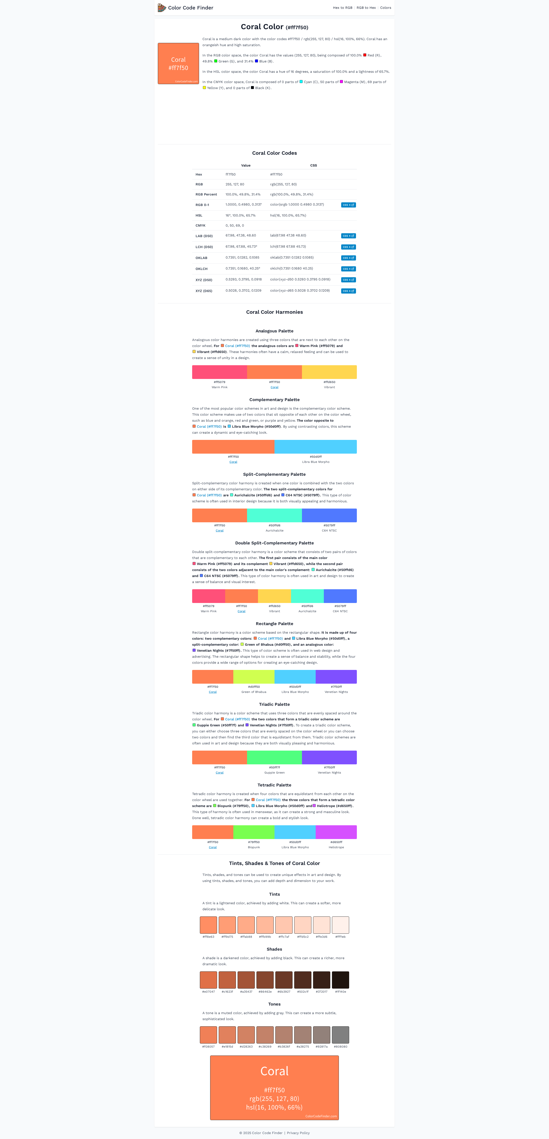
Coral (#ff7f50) (237, 346)
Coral (274, 387)
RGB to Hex (366, 8)
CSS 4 (346, 204)
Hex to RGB (342, 8)
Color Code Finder (190, 8)
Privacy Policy (298, 1133)
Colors (385, 8)
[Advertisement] (274, 117)
